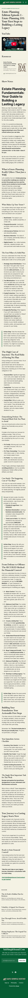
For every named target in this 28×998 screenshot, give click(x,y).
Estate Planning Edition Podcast (10, 8)
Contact (21, 982)
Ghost (17, 986)
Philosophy (14, 982)
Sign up (7, 982)
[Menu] (26, 2)
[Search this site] (23, 2)
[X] (12, 972)
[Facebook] (15, 972)
